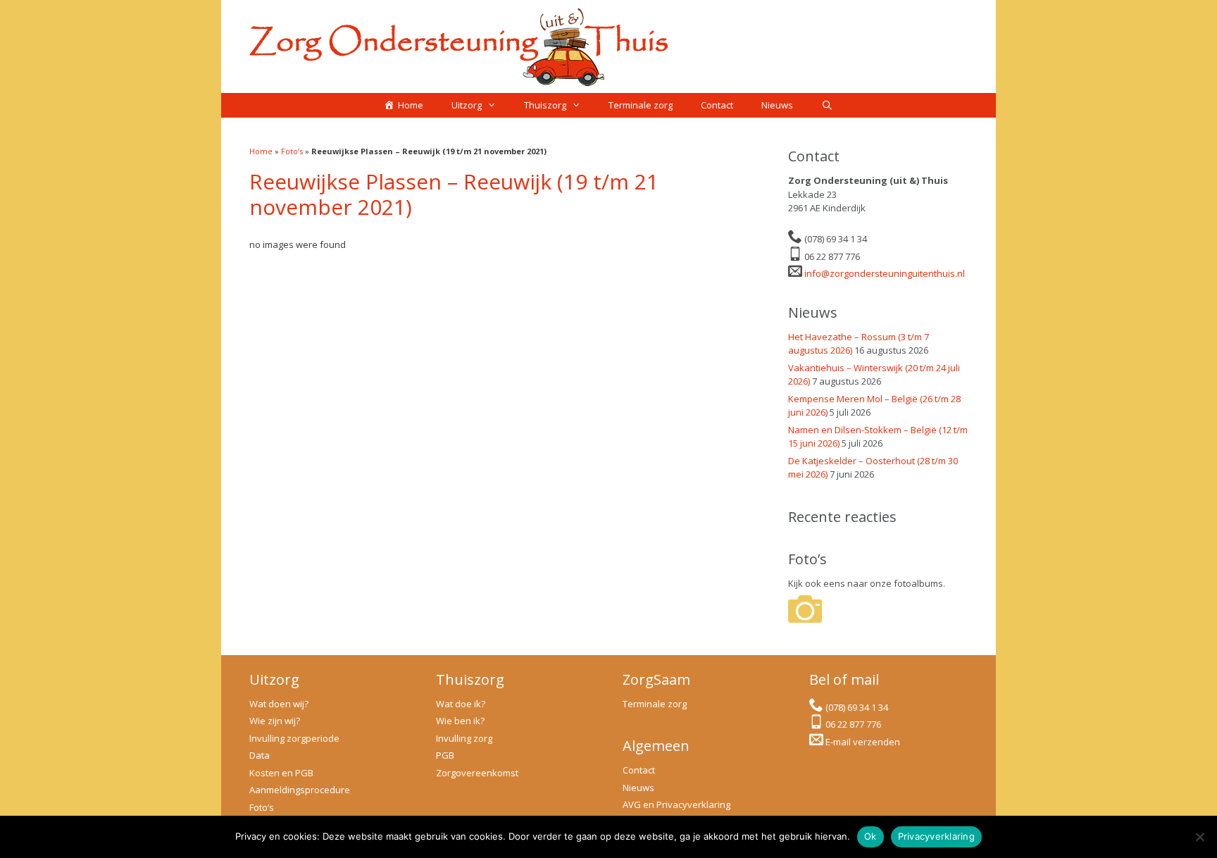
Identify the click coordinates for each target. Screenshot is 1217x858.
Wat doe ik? (460, 703)
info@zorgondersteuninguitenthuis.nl (884, 273)
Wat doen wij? (278, 703)
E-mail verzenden (862, 741)
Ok (870, 836)
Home (261, 151)
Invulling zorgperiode (294, 738)
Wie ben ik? (460, 720)
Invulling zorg (464, 738)
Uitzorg (466, 105)
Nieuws (777, 105)
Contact (717, 105)
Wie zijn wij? (274, 720)
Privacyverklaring (936, 836)
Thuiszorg (545, 105)
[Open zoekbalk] (827, 105)
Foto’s (292, 151)
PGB (445, 755)
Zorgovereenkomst (477, 772)
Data (259, 755)
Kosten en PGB (281, 772)
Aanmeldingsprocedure (299, 789)
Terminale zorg (640, 105)
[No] (1199, 837)
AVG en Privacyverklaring (676, 804)
